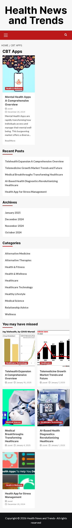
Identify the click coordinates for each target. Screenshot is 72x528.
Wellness (10, 314)
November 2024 (14, 225)
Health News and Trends (36, 15)
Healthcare (11, 280)
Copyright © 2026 (16, 518)
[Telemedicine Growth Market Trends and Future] (53, 348)
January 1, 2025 (58, 445)
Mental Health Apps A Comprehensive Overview (18, 100)
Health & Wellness (14, 88)
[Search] (66, 35)
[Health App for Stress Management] (19, 470)
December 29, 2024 (16, 504)
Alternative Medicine (17, 253)
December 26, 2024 (16, 112)
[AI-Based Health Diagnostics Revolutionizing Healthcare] (53, 407)
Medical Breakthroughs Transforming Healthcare (34, 174)
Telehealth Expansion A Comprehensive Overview (34, 161)
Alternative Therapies (18, 260)
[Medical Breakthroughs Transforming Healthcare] (19, 407)
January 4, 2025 (23, 445)
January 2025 (13, 212)
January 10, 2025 (23, 382)
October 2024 (13, 232)
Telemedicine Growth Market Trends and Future (33, 167)
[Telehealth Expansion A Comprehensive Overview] (19, 348)
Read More (10, 140)
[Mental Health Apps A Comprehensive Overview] (19, 73)
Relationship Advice (16, 307)
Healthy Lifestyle (15, 293)
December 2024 (14, 219)
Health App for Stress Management (26, 191)
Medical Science (14, 300)
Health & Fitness (15, 266)
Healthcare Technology (19, 287)
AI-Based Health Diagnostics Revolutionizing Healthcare (31, 183)
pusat (10, 108)
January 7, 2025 (58, 382)
